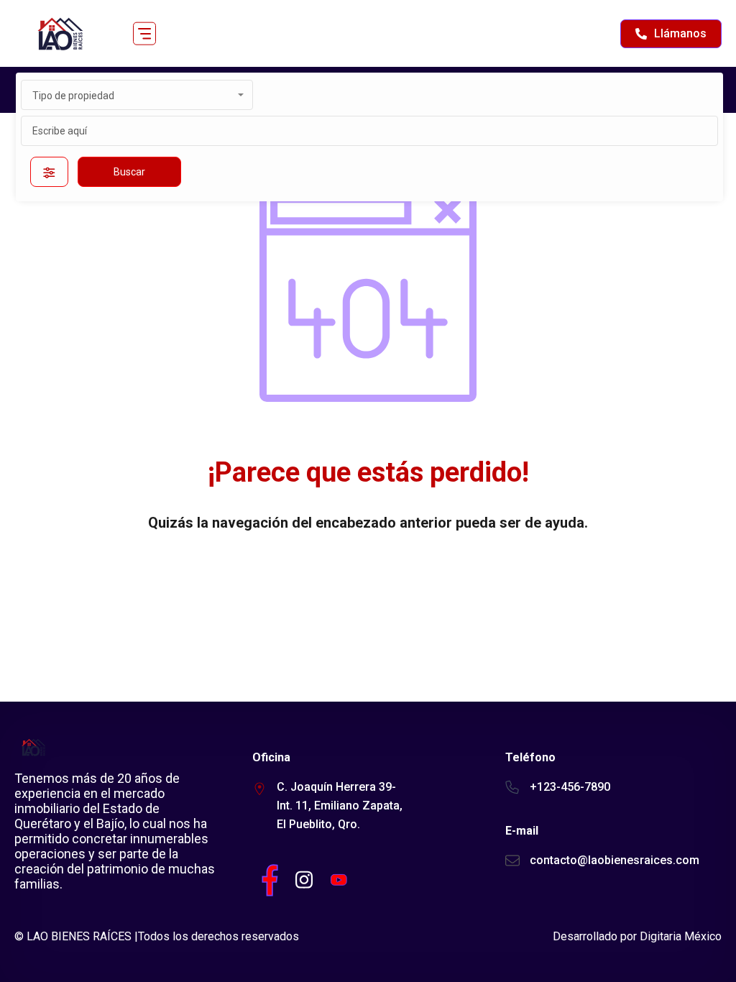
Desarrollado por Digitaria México (637, 936)
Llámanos (680, 33)
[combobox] (137, 95)
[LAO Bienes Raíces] (59, 34)
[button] (144, 33)
